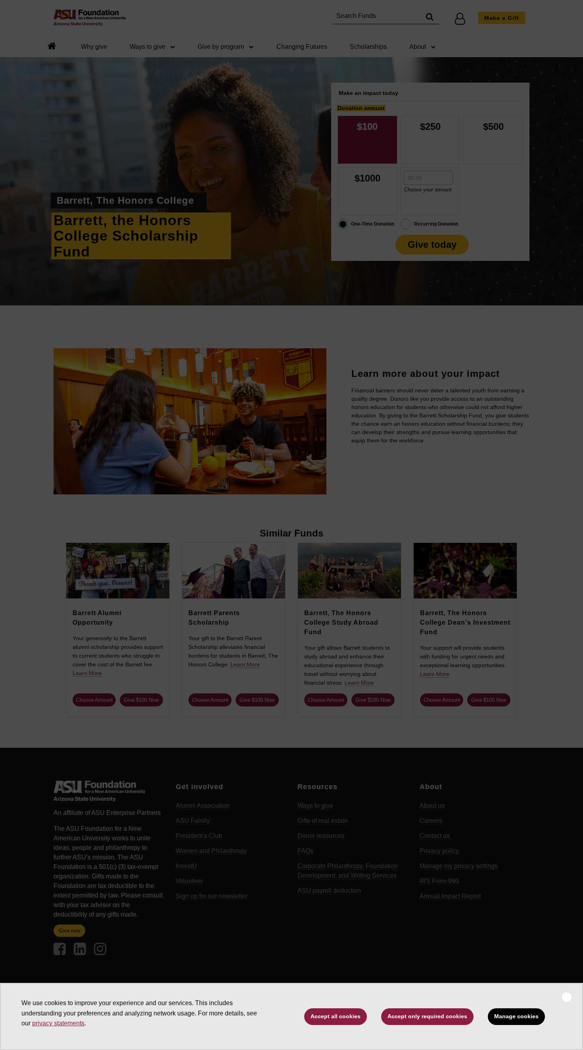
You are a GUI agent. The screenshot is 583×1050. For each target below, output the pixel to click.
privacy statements (58, 1023)
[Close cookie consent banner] (566, 997)
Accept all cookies (336, 1016)
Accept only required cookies (427, 1016)
